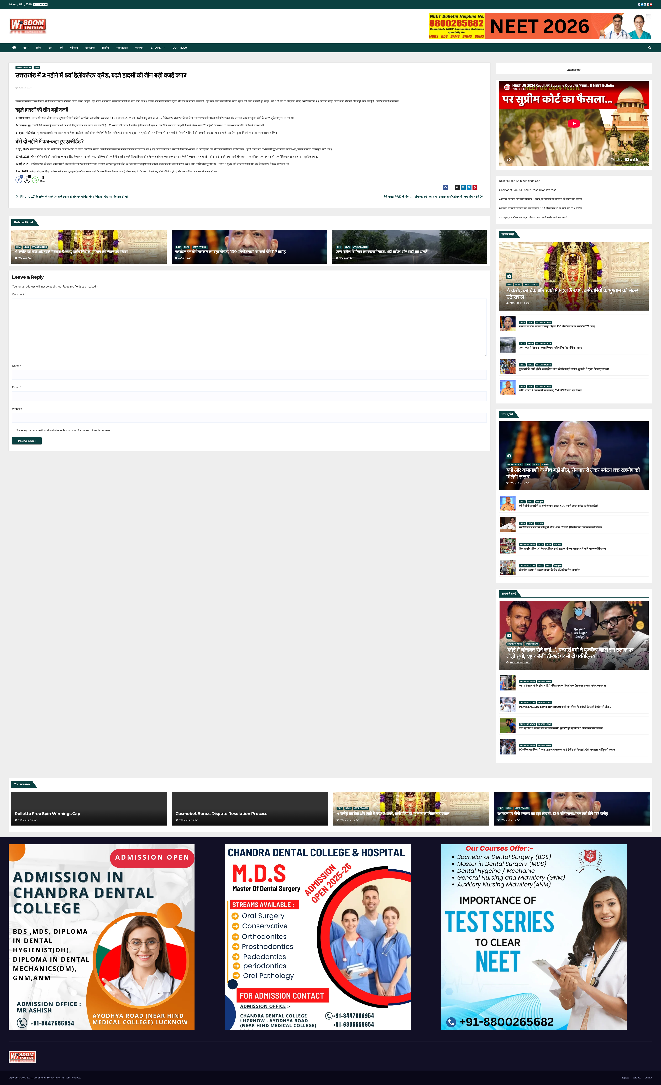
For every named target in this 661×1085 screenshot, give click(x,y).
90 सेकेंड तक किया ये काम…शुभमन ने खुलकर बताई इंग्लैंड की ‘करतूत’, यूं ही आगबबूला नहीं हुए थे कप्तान (567, 749)
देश (25, 47)
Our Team (179, 47)
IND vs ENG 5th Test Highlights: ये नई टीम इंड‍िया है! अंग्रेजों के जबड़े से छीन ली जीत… (565, 707)
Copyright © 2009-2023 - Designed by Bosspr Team (35, 1077)
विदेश (38, 47)
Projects (625, 1077)
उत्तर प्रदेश (545, 464)
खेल (50, 47)
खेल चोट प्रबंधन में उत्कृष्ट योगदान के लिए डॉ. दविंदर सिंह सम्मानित (549, 570)
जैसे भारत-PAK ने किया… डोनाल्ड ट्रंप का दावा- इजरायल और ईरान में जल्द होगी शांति (431, 196)
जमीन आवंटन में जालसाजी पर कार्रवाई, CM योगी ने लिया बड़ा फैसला (550, 390)
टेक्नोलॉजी (90, 47)
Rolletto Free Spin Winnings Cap (519, 180)
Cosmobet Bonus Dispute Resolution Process (527, 190)
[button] (649, 47)
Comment (19, 294)
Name (16, 365)
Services (636, 1077)
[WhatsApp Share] (35, 180)
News (26, 247)
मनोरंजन (74, 47)
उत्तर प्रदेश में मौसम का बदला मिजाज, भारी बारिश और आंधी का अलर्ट (381, 251)
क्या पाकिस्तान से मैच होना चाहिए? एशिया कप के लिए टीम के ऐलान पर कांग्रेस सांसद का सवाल (562, 685)
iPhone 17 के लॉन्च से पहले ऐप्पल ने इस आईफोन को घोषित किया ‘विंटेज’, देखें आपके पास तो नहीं (74, 196)
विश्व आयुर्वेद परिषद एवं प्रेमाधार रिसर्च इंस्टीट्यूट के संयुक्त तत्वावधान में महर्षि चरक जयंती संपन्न (562, 548)
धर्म (61, 47)
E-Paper (157, 47)
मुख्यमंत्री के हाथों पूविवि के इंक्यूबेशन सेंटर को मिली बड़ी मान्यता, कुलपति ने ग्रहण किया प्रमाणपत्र (564, 369)
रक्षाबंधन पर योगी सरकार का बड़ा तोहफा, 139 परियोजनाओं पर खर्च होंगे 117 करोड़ (230, 251)
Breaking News (24, 67)
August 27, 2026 (520, 303)
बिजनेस (105, 47)
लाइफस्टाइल (122, 47)
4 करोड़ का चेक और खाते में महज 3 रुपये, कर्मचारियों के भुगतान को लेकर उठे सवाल (71, 251)
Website (17, 408)
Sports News (532, 644)
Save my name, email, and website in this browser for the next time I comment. (63, 430)
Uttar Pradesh (39, 247)
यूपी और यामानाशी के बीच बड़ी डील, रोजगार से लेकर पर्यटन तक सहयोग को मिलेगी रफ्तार (572, 473)
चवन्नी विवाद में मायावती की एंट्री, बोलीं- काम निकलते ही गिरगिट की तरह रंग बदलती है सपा (560, 527)
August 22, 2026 (520, 483)
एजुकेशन (139, 47)
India (37, 67)
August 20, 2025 (520, 662)
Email (16, 387)
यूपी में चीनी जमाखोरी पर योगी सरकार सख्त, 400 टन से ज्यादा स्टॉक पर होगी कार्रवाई (558, 506)
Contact (648, 1077)
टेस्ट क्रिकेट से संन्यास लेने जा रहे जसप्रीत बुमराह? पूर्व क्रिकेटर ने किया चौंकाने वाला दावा (561, 728)
